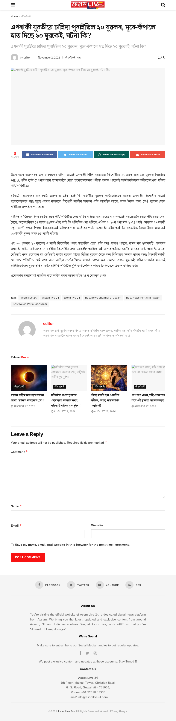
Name (16, 506)
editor (27, 58)
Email (16, 525)
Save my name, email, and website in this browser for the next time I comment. (72, 545)
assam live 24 (50, 298)
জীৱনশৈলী (26, 16)
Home (14, 16)
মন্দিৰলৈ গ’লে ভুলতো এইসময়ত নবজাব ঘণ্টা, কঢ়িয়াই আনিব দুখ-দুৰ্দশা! (66, 400)
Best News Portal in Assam (143, 298)
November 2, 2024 (49, 58)
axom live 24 (72, 298)
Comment (19, 452)
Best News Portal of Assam (30, 304)
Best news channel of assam (103, 298)
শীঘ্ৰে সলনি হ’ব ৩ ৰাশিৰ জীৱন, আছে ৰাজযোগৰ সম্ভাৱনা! (105, 400)
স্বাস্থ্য (79, 58)
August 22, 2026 (24, 406)
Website (97, 525)
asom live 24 (29, 298)
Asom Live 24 (66, 711)
